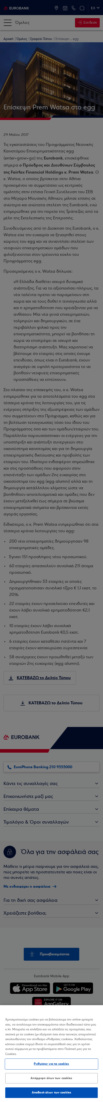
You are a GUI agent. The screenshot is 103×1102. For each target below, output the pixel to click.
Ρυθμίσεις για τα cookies (51, 1064)
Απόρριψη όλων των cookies (51, 1078)
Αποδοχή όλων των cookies (51, 1092)
